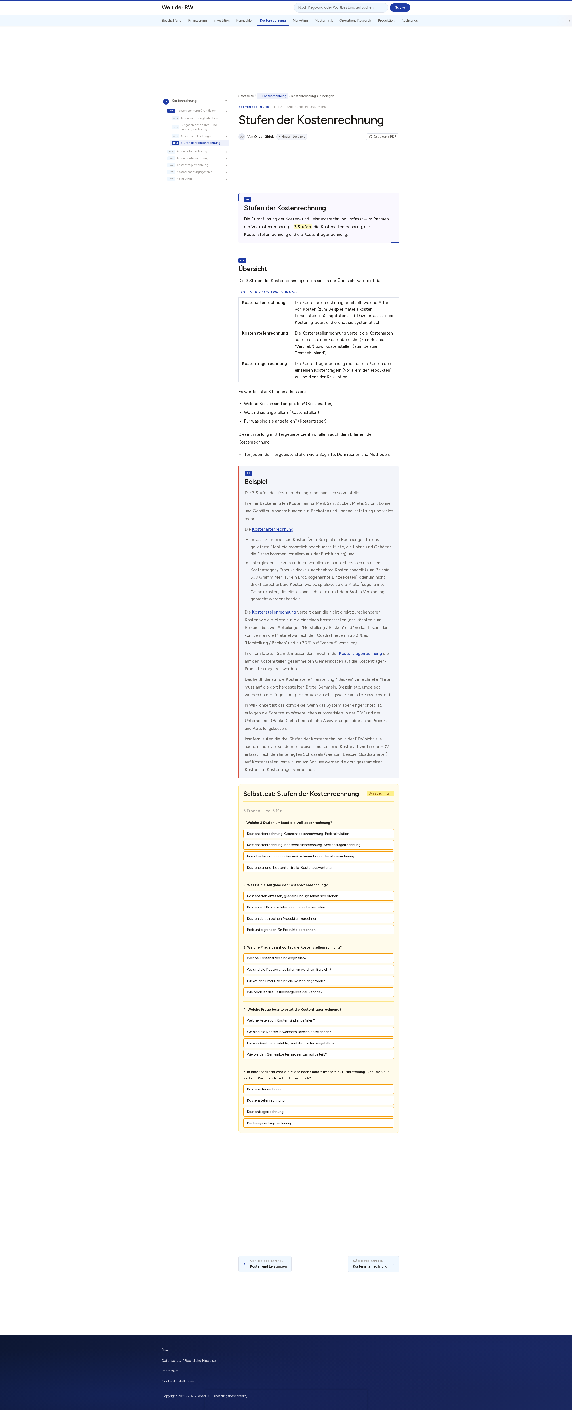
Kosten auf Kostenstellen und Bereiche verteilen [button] (286, 907)
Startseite (246, 96)
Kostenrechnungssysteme (194, 172)
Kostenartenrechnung (192, 151)
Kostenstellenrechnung (193, 158)
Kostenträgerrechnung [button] (265, 1112)
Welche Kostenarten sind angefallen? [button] (277, 958)
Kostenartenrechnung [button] (264, 1089)
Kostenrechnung (184, 101)
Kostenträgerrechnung (192, 165)
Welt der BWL (179, 7)
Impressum (170, 1371)
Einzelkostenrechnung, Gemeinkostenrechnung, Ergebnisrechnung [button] (300, 856)
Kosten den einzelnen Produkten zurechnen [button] (282, 918)
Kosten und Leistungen (196, 136)
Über (165, 1350)
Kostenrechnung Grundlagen (197, 110)
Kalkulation (184, 178)
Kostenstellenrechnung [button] (266, 1100)
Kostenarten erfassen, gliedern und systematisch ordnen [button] (292, 896)
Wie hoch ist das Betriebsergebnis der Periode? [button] (284, 992)
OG (242, 136)
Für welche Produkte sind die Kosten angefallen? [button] (286, 981)
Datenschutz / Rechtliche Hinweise (189, 1361)
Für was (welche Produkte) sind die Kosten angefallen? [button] (290, 1043)
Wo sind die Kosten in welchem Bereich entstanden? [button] (289, 1032)
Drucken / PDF (385, 137)
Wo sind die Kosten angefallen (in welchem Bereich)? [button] (289, 969)
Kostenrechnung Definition (199, 118)
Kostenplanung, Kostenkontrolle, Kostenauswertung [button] (289, 867)
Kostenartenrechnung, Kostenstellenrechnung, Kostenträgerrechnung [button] (303, 845)
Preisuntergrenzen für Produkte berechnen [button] (281, 930)
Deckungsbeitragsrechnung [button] (269, 1123)
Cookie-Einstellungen (178, 1381)
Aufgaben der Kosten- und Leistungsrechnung (199, 127)
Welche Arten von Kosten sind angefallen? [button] (281, 1020)
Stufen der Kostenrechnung (200, 143)
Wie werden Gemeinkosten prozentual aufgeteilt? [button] (287, 1054)
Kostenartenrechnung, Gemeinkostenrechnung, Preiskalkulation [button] (298, 834)
